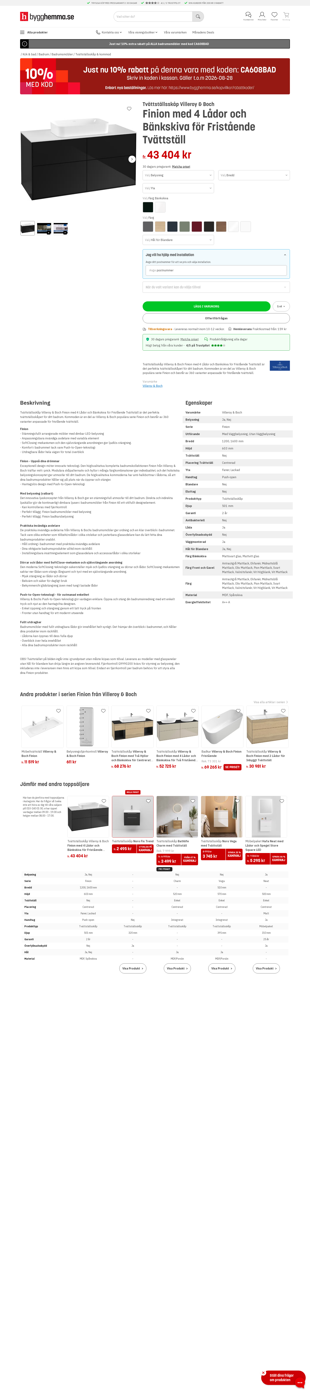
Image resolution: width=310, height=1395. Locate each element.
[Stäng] (263, 1373)
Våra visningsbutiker (141, 32)
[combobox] (178, 175)
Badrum (44, 54)
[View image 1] (27, 228)
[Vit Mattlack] (245, 226)
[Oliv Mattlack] (184, 226)
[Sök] (198, 16)
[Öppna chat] (300, 1383)
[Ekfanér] (160, 226)
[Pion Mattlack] (196, 226)
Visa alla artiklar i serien (269, 702)
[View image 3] (60, 228)
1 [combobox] (279, 306)
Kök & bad (29, 54)
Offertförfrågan (216, 318)
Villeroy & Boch (153, 386)
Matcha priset (181, 166)
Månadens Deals (203, 32)
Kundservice (248, 20)
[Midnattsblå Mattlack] (172, 226)
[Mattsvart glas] (148, 207)
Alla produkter (37, 32)
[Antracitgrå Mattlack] (148, 226)
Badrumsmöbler (62, 54)
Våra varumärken (175, 32)
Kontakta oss (110, 32)
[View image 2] (44, 228)
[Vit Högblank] (233, 226)
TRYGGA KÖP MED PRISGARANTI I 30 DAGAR (114, 3)
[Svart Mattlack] (209, 226)
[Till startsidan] (47, 16)
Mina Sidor (262, 20)
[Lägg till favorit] (129, 109)
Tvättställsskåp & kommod (93, 54)
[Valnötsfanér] (221, 226)
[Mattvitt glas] (160, 207)
